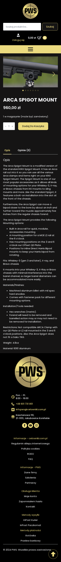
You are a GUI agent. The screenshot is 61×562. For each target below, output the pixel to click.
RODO (30, 453)
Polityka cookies (30, 448)
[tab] (7, 150)
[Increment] (12, 126)
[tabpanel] (30, 254)
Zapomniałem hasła (30, 501)
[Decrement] (5, 126)
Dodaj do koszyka (33, 126)
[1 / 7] (30, 71)
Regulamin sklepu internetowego (30, 443)
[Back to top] (53, 554)
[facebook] (24, 425)
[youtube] (30, 425)
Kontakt (30, 506)
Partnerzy (30, 482)
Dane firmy (30, 472)
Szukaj (50, 26)
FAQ (30, 459)
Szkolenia (30, 477)
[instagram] (36, 425)
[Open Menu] (30, 49)
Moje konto (30, 496)
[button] (53, 74)
